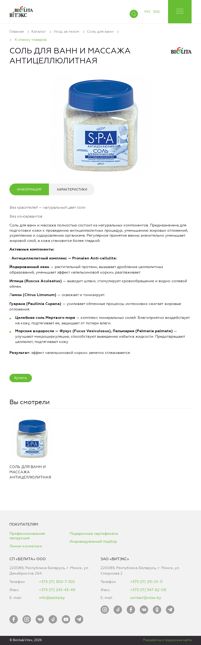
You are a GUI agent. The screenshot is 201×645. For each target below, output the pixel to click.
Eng (156, 12)
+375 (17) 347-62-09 (148, 590)
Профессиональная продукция (27, 536)
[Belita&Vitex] (21, 10)
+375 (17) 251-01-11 (146, 582)
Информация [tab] (29, 189)
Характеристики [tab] (72, 189)
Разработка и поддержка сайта (167, 640)
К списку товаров (31, 39)
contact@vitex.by (145, 598)
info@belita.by (52, 598)
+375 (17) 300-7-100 (57, 582)
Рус (147, 12)
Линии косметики (25, 546)
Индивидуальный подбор (93, 541)
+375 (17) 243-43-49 (57, 590)
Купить (20, 378)
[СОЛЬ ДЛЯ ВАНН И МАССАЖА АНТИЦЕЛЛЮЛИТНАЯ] (100, 122)
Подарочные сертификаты (94, 533)
